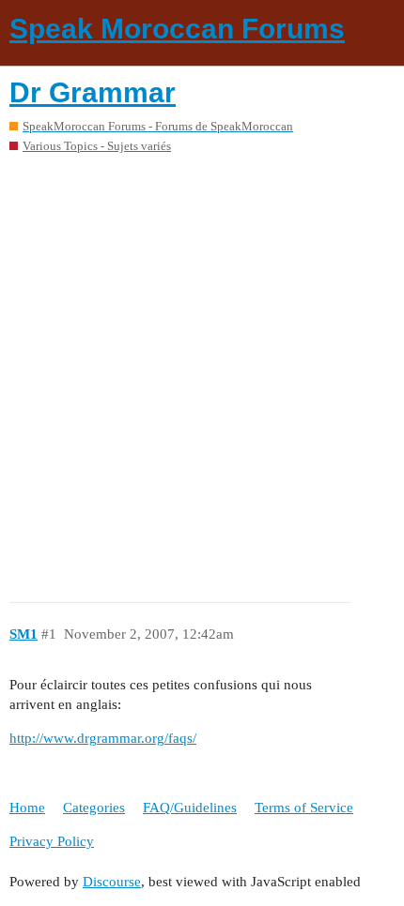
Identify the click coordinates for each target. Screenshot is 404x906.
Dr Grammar (92, 92)
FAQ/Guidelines (190, 807)
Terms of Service (304, 807)
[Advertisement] (202, 371)
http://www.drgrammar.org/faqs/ (102, 738)
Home (27, 807)
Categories (94, 807)
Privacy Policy (51, 841)
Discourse (112, 881)
